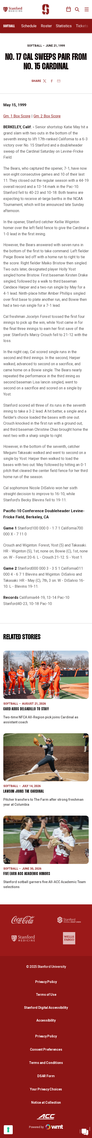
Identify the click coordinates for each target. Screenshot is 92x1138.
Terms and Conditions (46, 1063)
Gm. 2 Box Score (47, 116)
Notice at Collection (46, 1102)
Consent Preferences (46, 1049)
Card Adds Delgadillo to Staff (26, 709)
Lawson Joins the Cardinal (23, 792)
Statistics (64, 26)
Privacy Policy (47, 982)
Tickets (82, 26)
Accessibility (47, 1020)
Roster (46, 26)
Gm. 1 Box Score (16, 116)
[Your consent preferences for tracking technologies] (8, 1129)
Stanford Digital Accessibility (47, 1007)
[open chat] (85, 1131)
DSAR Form (45, 1076)
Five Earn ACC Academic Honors (26, 874)
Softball (34, 45)
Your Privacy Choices (46, 1089)
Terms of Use (46, 994)
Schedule (29, 26)
